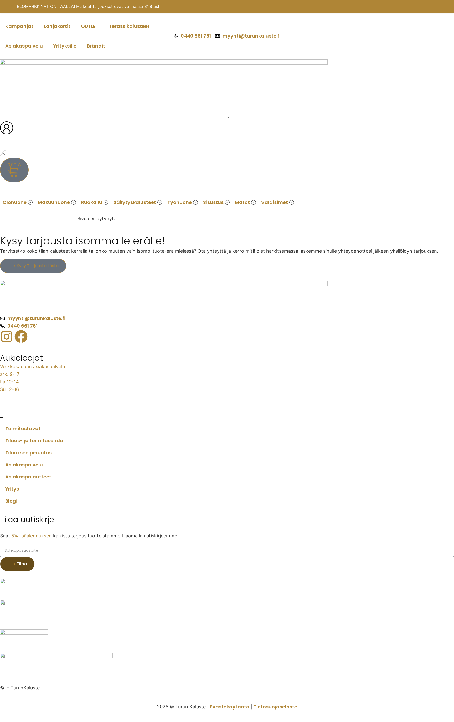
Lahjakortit (57, 26)
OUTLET (90, 26)
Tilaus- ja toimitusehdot (35, 440)
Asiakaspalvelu (24, 46)
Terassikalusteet (129, 26)
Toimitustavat (23, 428)
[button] (30, 202)
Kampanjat (19, 26)
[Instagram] (6, 336)
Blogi (11, 501)
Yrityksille (64, 46)
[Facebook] (21, 336)
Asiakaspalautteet (28, 476)
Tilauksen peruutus (28, 452)
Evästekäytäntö (229, 706)
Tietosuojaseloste (275, 706)
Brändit (96, 46)
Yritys (12, 489)
